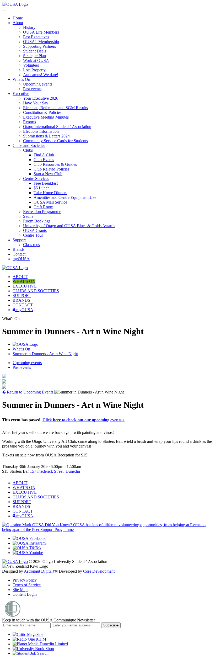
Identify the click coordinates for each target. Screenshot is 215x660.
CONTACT (23, 305)
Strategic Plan (34, 56)
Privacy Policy (25, 580)
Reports (29, 122)
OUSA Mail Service (50, 202)
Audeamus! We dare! (40, 74)
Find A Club (44, 155)
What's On (21, 79)
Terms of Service (27, 585)
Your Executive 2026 (40, 98)
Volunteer (31, 65)
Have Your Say (35, 103)
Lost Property (34, 70)
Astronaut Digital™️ (41, 571)
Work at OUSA (36, 60)
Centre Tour (33, 235)
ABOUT (20, 276)
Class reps (31, 244)
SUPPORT (22, 295)
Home (18, 18)
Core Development (99, 571)
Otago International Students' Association (57, 126)
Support (19, 240)
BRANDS (21, 300)
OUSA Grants (35, 230)
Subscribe (111, 625)
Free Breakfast (46, 183)
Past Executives (36, 37)
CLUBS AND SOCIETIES (36, 291)
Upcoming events (37, 84)
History (29, 27)
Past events (32, 89)
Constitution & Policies (42, 112)
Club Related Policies (51, 169)
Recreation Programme (42, 211)
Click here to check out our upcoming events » (83, 420)
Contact (19, 254)
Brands (18, 249)
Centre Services (36, 178)
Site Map (20, 589)
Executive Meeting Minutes (46, 117)
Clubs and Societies (29, 145)
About (18, 22)
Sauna (28, 216)
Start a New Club (48, 174)
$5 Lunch (42, 188)
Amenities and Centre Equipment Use (65, 197)
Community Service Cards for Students (55, 141)
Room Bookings (36, 221)
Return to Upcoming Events (29, 392)
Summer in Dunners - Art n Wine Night (45, 354)
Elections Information (41, 131)
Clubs (28, 150)
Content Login (25, 594)
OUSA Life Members (41, 32)
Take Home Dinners (50, 192)
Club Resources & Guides (55, 164)
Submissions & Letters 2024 (46, 136)
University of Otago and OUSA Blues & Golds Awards (69, 225)
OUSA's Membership (41, 41)
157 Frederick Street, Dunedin (55, 471)
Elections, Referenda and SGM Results (55, 107)
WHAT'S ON (24, 281)
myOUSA (21, 259)
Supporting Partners (39, 46)
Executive (21, 93)
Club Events (44, 159)
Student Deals (34, 51)
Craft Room (43, 207)
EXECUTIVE (25, 286)
